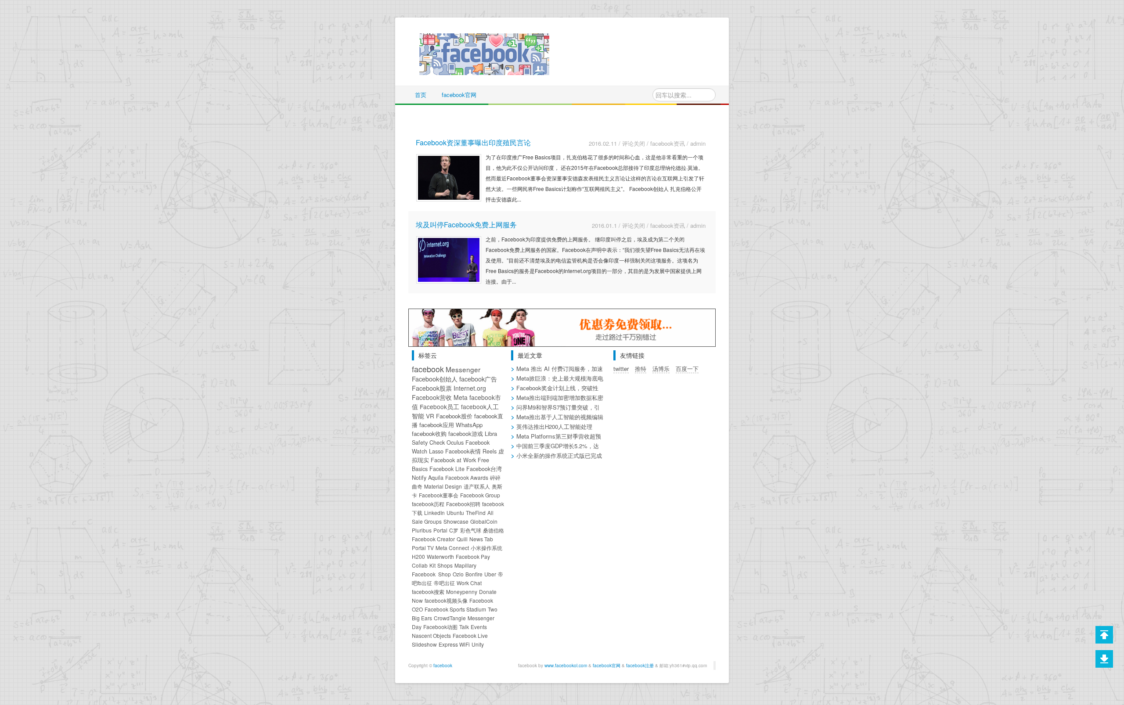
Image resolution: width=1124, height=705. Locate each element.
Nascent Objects (431, 635)
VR (430, 415)
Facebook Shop (431, 574)
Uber (490, 574)
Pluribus (422, 530)
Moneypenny (461, 591)
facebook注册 (640, 665)
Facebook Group (480, 495)
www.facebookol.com (565, 665)
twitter (621, 368)
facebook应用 (436, 425)
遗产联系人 (477, 486)
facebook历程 (428, 503)
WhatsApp (469, 425)
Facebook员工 (439, 406)
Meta (461, 397)
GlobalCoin (483, 521)
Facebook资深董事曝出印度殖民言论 (473, 142)
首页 (420, 94)
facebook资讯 (667, 143)
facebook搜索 (428, 591)
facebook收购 (429, 433)
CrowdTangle (450, 618)
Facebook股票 (432, 388)
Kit (432, 565)
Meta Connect (452, 547)
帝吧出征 (444, 582)
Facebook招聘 (463, 503)
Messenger (463, 369)
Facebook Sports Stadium (455, 609)
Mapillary (465, 565)
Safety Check (428, 442)
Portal (440, 530)
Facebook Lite (447, 469)
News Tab (481, 539)
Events (479, 626)
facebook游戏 (465, 433)
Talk (464, 626)
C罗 (453, 530)
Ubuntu (455, 512)
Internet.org (470, 388)
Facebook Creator (433, 539)
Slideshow (424, 644)
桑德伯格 (493, 530)
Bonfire (474, 574)
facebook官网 (459, 94)
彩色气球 (470, 530)
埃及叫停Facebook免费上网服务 (466, 224)
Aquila (435, 478)
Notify (419, 478)
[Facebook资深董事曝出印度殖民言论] (448, 177)
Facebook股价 (454, 416)
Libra (491, 433)
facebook (428, 368)
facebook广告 (478, 378)
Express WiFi (454, 644)
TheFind (476, 512)
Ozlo (458, 574)
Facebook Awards (466, 477)
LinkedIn (434, 512)
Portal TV (423, 547)
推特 (640, 368)
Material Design (443, 486)
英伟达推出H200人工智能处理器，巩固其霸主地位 (551, 430)
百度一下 (687, 368)
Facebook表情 (463, 451)
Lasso (436, 451)
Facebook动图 (440, 626)
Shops (445, 565)
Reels (490, 451)
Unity (478, 644)
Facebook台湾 (484, 469)
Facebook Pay (473, 556)
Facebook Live (470, 635)
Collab (420, 565)
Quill (462, 539)
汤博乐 (661, 368)
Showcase (455, 521)
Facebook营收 (432, 397)
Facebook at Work (453, 460)
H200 (418, 556)
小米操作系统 (486, 547)
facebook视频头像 (446, 600)
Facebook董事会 (438, 495)
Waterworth (440, 556)
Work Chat (469, 582)
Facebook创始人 (435, 378)
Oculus (455, 442)
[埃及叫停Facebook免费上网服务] (448, 259)
